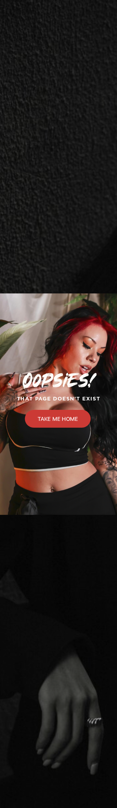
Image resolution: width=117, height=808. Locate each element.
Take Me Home (58, 418)
